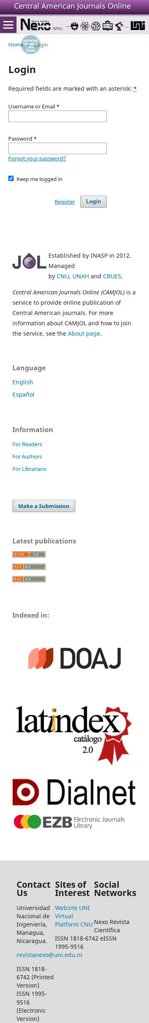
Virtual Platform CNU (74, 920)
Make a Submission (44, 506)
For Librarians (29, 469)
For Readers (27, 444)
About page (84, 333)
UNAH (80, 276)
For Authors (27, 456)
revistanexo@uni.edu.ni (49, 955)
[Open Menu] (8, 24)
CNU (63, 276)
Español (23, 394)
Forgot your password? (37, 158)
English (22, 382)
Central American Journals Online (72, 6)
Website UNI (72, 908)
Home (16, 44)
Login (93, 201)
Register (65, 201)
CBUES (112, 276)
